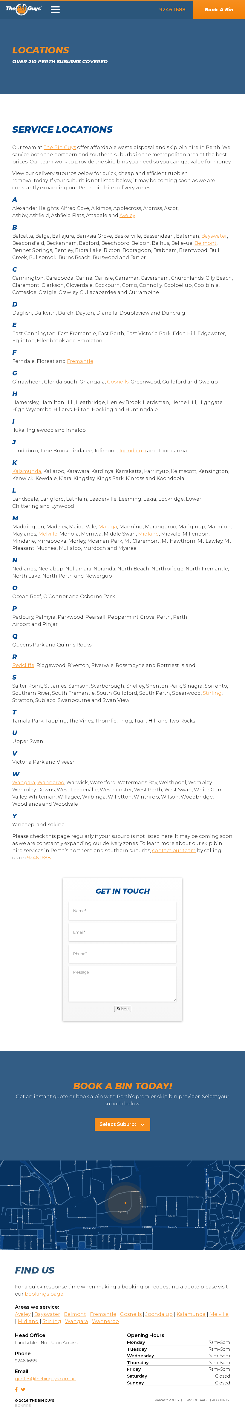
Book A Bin (219, 10)
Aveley (127, 215)
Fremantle (80, 361)
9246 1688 (172, 10)
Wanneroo (50, 782)
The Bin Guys (28, 11)
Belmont (206, 243)
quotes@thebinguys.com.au (45, 1378)
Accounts (220, 1400)
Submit (123, 1009)
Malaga (107, 527)
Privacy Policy (167, 1400)
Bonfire (23, 1406)
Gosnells (117, 382)
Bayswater (214, 236)
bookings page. (44, 1294)
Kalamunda (26, 471)
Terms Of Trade (196, 1400)
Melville (47, 534)
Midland (148, 534)
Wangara (23, 782)
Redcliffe (23, 665)
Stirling (212, 693)
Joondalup (132, 451)
